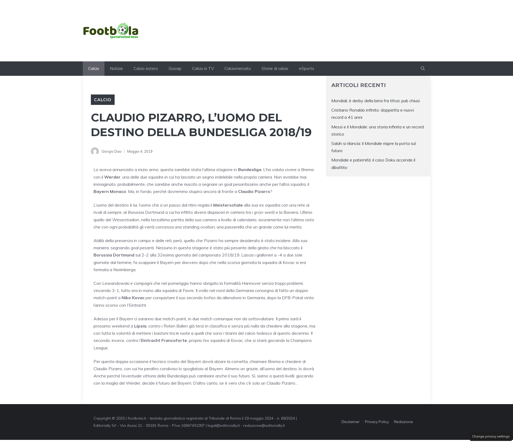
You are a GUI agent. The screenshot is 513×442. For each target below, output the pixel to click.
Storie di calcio (275, 68)
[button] (422, 68)
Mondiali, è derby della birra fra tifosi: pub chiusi (375, 100)
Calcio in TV (203, 68)
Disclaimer (350, 421)
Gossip (175, 68)
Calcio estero (146, 68)
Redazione (403, 421)
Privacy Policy (377, 421)
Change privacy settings (491, 436)
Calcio (93, 68)
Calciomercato (237, 68)
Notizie (116, 68)
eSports (306, 68)
